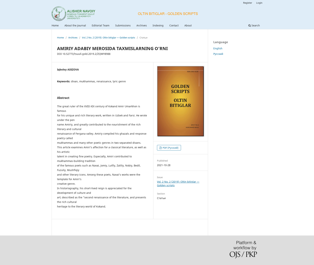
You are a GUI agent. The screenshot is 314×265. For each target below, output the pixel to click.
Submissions (123, 25)
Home (55, 25)
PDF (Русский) (170, 147)
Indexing (158, 25)
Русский (218, 54)
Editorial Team (100, 25)
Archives (141, 25)
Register (247, 2)
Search (255, 25)
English (217, 48)
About (188, 25)
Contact (174, 25)
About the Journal (75, 25)
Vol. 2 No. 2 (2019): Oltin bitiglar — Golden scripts (108, 37)
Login (259, 2)
